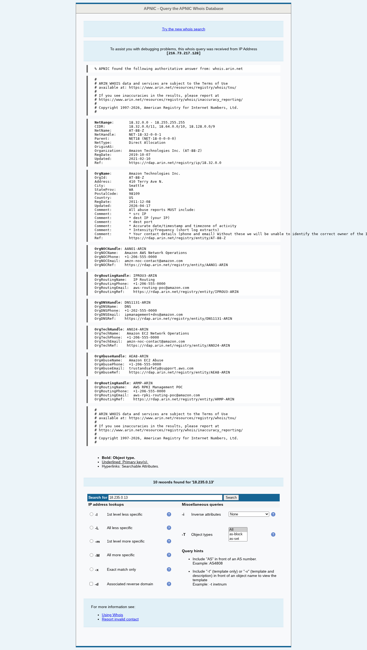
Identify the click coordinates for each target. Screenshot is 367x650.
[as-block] (238, 534)
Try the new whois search (183, 29)
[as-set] (238, 539)
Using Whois (112, 615)
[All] (238, 529)
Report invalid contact (120, 619)
